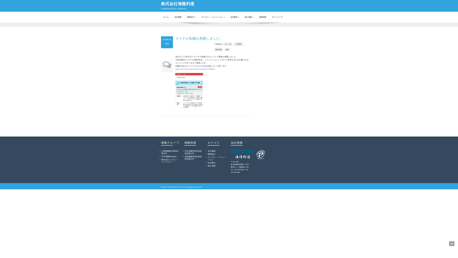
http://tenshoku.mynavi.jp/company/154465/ (195, 69)
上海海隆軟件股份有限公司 (170, 152)
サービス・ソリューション (213, 17)
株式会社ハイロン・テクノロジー (170, 160)
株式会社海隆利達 (177, 3)
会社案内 (234, 17)
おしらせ (228, 44)
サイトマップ (277, 17)
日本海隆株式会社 (169, 156)
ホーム (166, 17)
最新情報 (262, 17)
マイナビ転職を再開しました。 (199, 38)
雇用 (227, 49)
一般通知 (238, 44)
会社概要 (178, 17)
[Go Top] (451, 243)
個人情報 (248, 17)
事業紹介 (191, 17)
